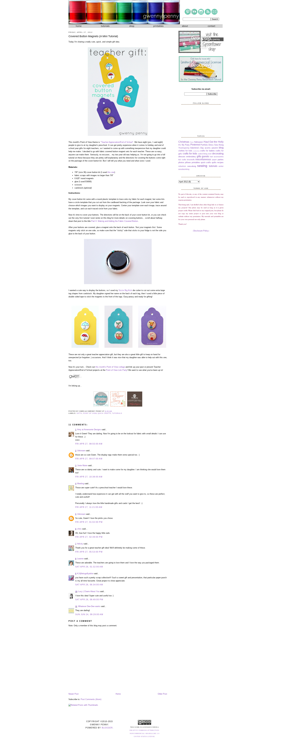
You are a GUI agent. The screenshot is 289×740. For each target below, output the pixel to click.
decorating (218, 153)
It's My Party (184, 145)
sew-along (191, 166)
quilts (214, 162)
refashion (182, 166)
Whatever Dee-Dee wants (89, 606)
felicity (80, 544)
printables (196, 162)
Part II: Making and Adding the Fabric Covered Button (114, 221)
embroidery (191, 156)
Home (118, 694)
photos (181, 162)
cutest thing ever (205, 154)
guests (205, 156)
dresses (181, 156)
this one (110, 172)
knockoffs (191, 160)
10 (76, 591)
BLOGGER (107, 728)
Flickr (191, 142)
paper (214, 160)
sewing (202, 165)
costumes (196, 151)
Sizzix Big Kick (125, 290)
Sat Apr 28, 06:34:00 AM (89, 585)
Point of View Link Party (116, 370)
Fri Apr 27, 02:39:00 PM (89, 537)
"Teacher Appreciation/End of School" (117, 142)
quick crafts (104, 413)
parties (221, 159)
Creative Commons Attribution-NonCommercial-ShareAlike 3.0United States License (144, 733)
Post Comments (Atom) (91, 699)
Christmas (183, 142)
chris (79, 529)
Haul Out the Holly (214, 142)
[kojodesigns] (135, 406)
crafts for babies (207, 151)
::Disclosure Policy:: (201, 231)
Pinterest (195, 144)
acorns (208, 148)
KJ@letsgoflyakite (85, 573)
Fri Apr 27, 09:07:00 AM (88, 459)
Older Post (162, 694)
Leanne (80, 558)
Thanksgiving (183, 148)
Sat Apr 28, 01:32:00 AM (89, 567)
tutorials (117, 413)
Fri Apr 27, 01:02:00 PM (89, 522)
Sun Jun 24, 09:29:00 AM (89, 614)
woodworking (183, 169)
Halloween (198, 142)
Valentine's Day (197, 148)
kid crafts (182, 160)
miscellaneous (203, 159)
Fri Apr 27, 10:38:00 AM (88, 477)
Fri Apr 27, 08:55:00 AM (88, 444)
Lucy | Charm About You (88, 591)
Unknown (81, 450)
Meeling (80, 483)
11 (76, 606)
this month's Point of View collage (110, 367)
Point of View (89, 413)
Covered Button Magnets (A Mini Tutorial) (93, 36)
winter (221, 166)
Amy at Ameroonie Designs (89, 429)
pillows (188, 162)
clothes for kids (185, 151)
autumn (214, 148)
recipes (220, 162)
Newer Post (73, 694)
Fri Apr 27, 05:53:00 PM (89, 552)
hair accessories (217, 157)
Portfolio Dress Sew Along (212, 145)
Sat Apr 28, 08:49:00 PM (89, 599)
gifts (79, 413)
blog (221, 147)
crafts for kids (190, 153)
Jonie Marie (82, 465)
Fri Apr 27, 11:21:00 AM (88, 507)
